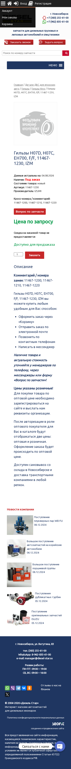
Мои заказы (9, 17)
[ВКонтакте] (23, 688)
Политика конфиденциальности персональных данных (35, 717)
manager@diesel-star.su (39, 658)
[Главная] (9, 3)
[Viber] (12, 688)
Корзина (7, 24)
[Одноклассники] (29, 688)
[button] (53, 65)
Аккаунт (7, 10)
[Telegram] (18, 688)
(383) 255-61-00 (37, 650)
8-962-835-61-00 (41, 654)
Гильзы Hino (38, 88)
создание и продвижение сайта (47, 728)
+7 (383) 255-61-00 (57, 17)
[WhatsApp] (7, 688)
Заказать (34, 255)
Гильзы (25, 88)
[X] (7, 694)
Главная (18, 85)
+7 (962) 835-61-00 (57, 21)
